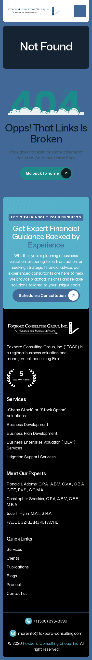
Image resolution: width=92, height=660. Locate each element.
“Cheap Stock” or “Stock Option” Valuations (36, 412)
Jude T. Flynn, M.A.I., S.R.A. (29, 513)
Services (14, 549)
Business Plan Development (32, 433)
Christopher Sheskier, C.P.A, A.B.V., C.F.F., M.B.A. (43, 501)
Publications (18, 567)
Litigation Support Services (31, 457)
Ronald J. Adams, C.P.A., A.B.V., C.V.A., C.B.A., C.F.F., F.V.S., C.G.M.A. (46, 487)
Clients (13, 558)
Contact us (17, 593)
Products (15, 584)
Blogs (12, 575)
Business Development (27, 424)
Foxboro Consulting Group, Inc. (51, 643)
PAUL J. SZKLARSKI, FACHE (32, 522)
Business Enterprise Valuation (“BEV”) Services (41, 445)
